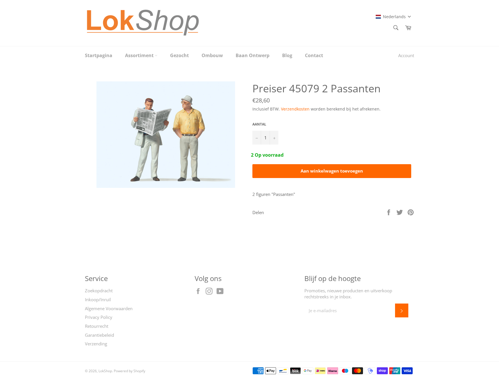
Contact (314, 55)
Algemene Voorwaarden (109, 308)
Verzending (96, 344)
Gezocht (179, 55)
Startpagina (98, 55)
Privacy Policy (98, 317)
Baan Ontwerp (252, 55)
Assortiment (140, 55)
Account (406, 55)
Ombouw (212, 55)
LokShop (105, 370)
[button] (393, 17)
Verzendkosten (295, 109)
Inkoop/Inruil (98, 299)
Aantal (259, 124)
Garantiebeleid (99, 335)
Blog (287, 55)
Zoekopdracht (99, 290)
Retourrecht (96, 326)
